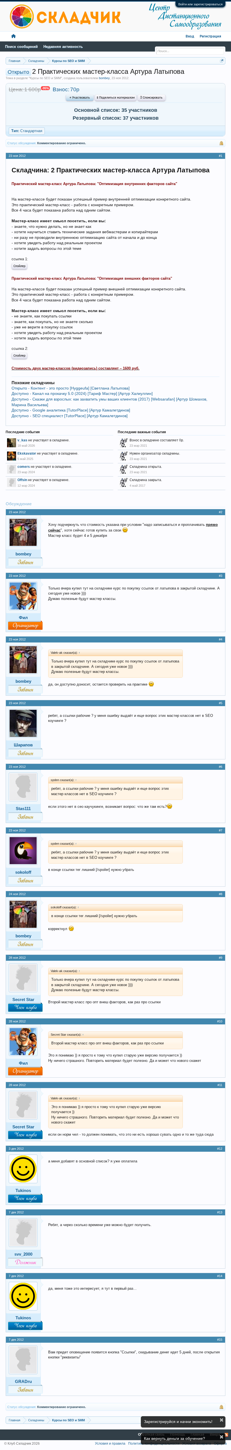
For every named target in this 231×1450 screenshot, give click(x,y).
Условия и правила (110, 1443)
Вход (190, 36)
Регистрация (210, 36)
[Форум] (13, 36)
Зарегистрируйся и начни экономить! (178, 1421)
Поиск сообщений (21, 47)
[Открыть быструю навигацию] (222, 61)
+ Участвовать (80, 97)
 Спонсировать (151, 97)
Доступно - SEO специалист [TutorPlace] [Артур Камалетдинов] (70, 415)
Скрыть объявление (221, 1420)
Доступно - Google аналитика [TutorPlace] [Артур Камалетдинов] (71, 410)
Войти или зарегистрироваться (200, 4)
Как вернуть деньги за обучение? (174, 1438)
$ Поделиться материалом (116, 97)
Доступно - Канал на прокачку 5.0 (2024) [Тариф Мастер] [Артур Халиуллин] (82, 393)
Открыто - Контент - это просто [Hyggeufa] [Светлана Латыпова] (71, 388)
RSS (226, 1435)
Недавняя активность (63, 47)
